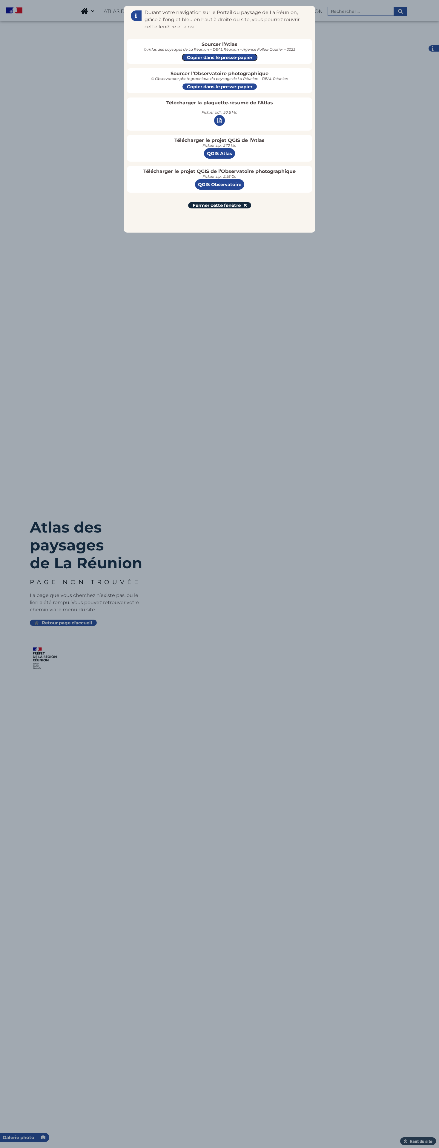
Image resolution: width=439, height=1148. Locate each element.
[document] (219, 574)
